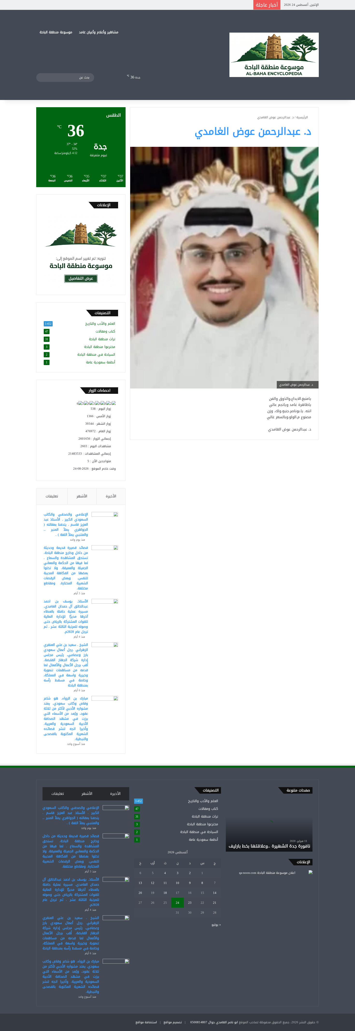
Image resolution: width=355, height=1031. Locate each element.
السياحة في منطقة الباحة (96, 354)
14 (214, 893)
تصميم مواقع (172, 1022)
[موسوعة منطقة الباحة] (274, 55)
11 (165, 883)
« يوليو (216, 925)
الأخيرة (111, 496)
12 (152, 883)
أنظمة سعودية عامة (100, 362)
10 (177, 883)
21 (214, 903)
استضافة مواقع (146, 1022)
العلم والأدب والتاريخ (100, 323)
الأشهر (82, 496)
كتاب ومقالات (105, 331)
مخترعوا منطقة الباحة (99, 346)
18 (165, 893)
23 (190, 903)
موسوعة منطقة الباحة (56, 32)
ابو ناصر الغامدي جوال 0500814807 (214, 1022)
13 (140, 883)
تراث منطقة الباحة (102, 339)
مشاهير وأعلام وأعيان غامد (98, 32)
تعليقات (52, 496)
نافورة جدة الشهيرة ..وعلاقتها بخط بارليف (269, 846)
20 (140, 893)
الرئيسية (302, 117)
